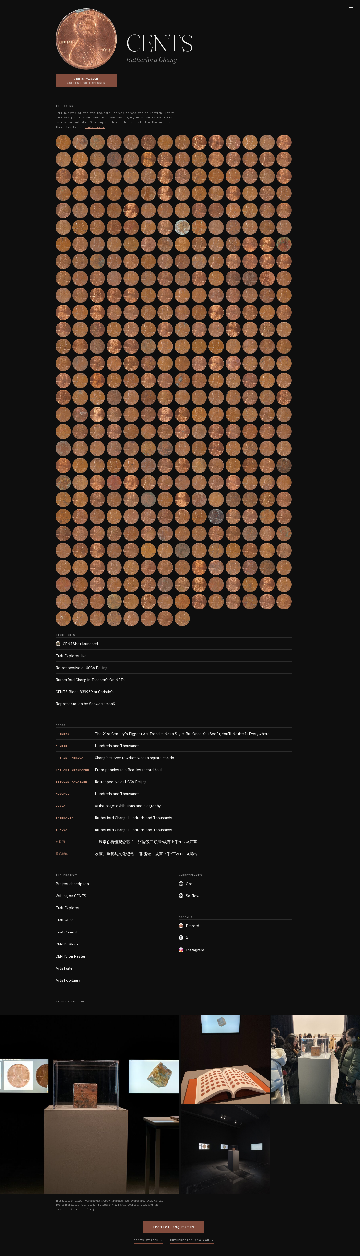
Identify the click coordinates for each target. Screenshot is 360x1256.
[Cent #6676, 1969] (80, 465)
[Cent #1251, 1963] (199, 193)
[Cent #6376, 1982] (114, 448)
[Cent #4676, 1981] (148, 363)
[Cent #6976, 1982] (284, 465)
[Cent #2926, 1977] (148, 278)
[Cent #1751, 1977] (63, 227)
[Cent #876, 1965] (182, 176)
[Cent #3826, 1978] (284, 312)
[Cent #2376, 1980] (250, 244)
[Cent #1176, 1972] (148, 193)
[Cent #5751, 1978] (165, 414)
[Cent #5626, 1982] (80, 414)
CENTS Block (67, 944)
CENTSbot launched (80, 643)
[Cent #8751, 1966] (63, 567)
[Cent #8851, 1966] (131, 567)
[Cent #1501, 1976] (131, 210)
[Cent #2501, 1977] (97, 261)
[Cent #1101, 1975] (97, 193)
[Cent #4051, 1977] (199, 329)
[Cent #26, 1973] (80, 142)
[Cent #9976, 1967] (182, 618)
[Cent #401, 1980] (97, 159)
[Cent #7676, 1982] (284, 499)
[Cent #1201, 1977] (165, 193)
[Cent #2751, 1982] (267, 261)
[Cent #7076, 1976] (114, 482)
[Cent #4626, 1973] (114, 363)
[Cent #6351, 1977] (97, 448)
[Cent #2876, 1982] (114, 278)
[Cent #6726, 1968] (114, 465)
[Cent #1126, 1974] (114, 193)
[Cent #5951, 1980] (63, 431)
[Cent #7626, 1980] (250, 499)
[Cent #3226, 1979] (114, 295)
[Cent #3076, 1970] (250, 278)
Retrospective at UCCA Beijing (82, 667)
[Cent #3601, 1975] (131, 312)
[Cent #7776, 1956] (114, 516)
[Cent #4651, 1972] (131, 363)
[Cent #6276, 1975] (284, 431)
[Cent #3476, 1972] (284, 295)
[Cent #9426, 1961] (284, 584)
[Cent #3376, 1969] (216, 295)
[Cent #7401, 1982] (97, 499)
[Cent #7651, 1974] (267, 499)
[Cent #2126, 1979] (80, 244)
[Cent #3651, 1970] (165, 312)
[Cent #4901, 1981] (63, 380)
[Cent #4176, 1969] (284, 329)
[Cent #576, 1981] (216, 159)
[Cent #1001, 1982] (267, 176)
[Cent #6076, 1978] (148, 431)
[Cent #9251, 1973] (165, 584)
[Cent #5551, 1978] (267, 397)
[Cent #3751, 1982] (233, 312)
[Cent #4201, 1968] (63, 346)
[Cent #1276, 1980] (216, 193)
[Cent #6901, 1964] (233, 465)
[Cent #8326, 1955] (250, 533)
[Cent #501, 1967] (165, 159)
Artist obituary (68, 980)
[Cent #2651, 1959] (199, 261)
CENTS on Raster (70, 956)
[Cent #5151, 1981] (233, 380)
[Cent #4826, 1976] (250, 363)
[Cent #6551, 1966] (233, 448)
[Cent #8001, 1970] (267, 516)
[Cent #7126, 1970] (148, 482)
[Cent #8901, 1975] (165, 567)
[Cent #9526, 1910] (114, 601)
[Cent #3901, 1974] (97, 329)
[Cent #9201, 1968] (131, 584)
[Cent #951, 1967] (233, 176)
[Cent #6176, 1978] (216, 431)
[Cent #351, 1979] (63, 159)
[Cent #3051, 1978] (233, 278)
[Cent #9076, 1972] (284, 567)
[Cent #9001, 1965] (233, 567)
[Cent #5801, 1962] (199, 414)
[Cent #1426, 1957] (80, 210)
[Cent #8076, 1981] (80, 533)
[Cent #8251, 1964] (199, 533)
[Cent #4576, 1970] (80, 363)
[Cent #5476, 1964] (216, 397)
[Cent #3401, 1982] (233, 295)
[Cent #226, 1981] (216, 142)
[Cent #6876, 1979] (216, 465)
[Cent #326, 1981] (284, 142)
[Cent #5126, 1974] (216, 380)
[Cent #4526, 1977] (284, 346)
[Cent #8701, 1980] (267, 550)
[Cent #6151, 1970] (199, 431)
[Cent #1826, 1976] (114, 227)
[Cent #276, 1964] (250, 142)
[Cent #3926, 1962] (114, 329)
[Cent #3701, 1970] (199, 312)
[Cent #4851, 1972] (267, 363)
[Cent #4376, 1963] (182, 346)
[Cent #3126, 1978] (284, 278)
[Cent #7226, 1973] (216, 482)
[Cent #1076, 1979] (80, 193)
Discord (192, 925)
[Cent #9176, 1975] (114, 584)
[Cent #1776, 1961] (80, 227)
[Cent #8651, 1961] (233, 550)
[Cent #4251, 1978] (97, 346)
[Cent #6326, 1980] (80, 448)
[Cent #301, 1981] (267, 142)
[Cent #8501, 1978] (131, 550)
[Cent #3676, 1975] (182, 312)
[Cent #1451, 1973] (97, 210)
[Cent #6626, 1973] (284, 448)
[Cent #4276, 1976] (114, 346)
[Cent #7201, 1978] (199, 482)
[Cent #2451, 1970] (63, 261)
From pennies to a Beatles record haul (109, 769)
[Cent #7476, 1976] (148, 499)
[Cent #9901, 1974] (131, 618)
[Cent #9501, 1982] (97, 601)
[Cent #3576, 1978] (114, 312)
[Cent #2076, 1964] (284, 227)
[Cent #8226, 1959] (182, 533)
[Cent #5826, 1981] (216, 414)
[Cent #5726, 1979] (148, 414)
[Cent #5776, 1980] (182, 414)
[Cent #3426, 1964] (250, 295)
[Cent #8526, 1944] (148, 550)
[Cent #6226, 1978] (250, 431)
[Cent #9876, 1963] (114, 618)
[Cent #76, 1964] (114, 142)
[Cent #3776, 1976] (250, 312)
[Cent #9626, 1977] (182, 601)
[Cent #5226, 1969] (284, 380)
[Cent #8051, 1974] (63, 533)
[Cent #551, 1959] (199, 159)
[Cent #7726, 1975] (80, 516)
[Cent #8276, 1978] (216, 533)
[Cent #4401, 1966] (199, 346)
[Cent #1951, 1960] (199, 227)
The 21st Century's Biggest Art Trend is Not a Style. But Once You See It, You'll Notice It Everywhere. (163, 733)
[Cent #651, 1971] (267, 159)
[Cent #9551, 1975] (131, 601)
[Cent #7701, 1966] (63, 516)
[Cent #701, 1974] (63, 176)
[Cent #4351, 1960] (165, 346)
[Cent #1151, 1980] (131, 193)
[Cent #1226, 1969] (182, 193)
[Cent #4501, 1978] (267, 346)
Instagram (195, 949)
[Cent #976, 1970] (250, 176)
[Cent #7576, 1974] (216, 499)
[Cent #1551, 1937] (165, 210)
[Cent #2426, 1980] (284, 244)
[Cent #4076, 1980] (216, 329)
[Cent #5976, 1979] (80, 431)
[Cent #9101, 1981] (63, 584)
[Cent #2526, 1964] (114, 261)
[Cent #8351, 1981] (267, 533)
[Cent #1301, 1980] (233, 193)
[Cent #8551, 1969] (165, 550)
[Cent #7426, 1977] (114, 499)
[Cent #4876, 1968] (284, 363)
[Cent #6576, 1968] (250, 448)
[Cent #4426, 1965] (216, 346)
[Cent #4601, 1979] (97, 363)
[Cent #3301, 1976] (165, 295)
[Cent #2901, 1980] (131, 278)
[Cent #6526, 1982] (216, 448)
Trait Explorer (68, 907)
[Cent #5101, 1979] (199, 380)
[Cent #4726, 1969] (182, 363)
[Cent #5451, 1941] (199, 397)
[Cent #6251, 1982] (267, 431)
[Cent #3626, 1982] (148, 312)
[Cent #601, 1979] (233, 159)
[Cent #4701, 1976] (165, 363)
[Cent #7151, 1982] (165, 482)
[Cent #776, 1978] (114, 176)
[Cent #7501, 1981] (165, 499)
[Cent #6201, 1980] (233, 431)
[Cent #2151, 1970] (97, 244)
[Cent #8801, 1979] (97, 567)
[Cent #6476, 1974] (182, 448)
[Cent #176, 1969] (182, 142)
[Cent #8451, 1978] (97, 550)
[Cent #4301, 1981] (131, 346)
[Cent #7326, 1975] (284, 482)
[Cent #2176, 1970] (114, 244)
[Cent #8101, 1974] (97, 533)
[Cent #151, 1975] (165, 142)
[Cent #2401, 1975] (267, 244)
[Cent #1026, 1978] (284, 176)
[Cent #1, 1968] (63, 142)
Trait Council (66, 932)
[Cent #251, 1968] (233, 142)
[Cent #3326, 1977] (182, 295)
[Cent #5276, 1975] (80, 397)
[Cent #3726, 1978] (216, 312)
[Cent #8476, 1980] (114, 550)
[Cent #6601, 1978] (267, 448)
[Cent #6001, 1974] (97, 431)
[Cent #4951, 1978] (97, 380)
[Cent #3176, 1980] (80, 295)
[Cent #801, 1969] (131, 176)
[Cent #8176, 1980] (148, 533)
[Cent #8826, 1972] (114, 567)
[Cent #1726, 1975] (284, 210)
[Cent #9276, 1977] (182, 584)
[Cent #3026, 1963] (216, 278)
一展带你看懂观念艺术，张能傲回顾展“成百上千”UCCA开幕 (126, 841)
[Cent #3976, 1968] (148, 329)
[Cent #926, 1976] (216, 176)
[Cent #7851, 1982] (165, 516)
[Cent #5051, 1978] (165, 380)
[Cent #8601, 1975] (199, 550)
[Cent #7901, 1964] (199, 516)
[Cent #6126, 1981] (182, 431)
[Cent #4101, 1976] (233, 329)
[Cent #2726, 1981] (250, 261)
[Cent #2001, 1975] (233, 227)
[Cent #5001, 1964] (131, 380)
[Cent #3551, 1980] (97, 312)
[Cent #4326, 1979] (148, 346)
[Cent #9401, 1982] (267, 584)
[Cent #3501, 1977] (63, 312)
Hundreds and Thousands (97, 745)
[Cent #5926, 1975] (284, 414)
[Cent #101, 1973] (131, 142)
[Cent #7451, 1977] (131, 499)
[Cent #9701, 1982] (233, 601)
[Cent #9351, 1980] (233, 584)
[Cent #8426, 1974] (80, 550)
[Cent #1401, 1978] (63, 210)
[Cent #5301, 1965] (97, 397)
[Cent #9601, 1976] (165, 601)
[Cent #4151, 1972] (267, 329)
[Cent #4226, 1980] (80, 346)
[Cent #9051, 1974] (267, 567)
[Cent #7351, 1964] (63, 499)
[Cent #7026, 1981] (80, 482)
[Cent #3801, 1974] (267, 312)
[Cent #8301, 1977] (233, 533)
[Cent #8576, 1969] (182, 550)
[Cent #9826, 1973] (80, 618)
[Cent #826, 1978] (148, 176)
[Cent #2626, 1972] (182, 261)
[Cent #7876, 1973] (182, 516)
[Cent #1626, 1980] (216, 210)
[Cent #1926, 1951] (182, 227)
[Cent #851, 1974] (165, 176)
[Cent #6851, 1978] (199, 465)
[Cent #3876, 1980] (80, 329)
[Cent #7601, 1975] (233, 499)
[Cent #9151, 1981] (97, 584)
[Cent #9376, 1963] (250, 584)
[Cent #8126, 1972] (114, 533)
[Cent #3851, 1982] (63, 329)
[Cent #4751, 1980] (199, 363)
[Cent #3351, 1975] (199, 295)
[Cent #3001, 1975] (199, 278)
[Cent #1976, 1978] (216, 227)
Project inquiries (173, 1227)
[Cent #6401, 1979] (131, 448)
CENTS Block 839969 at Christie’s (85, 691)
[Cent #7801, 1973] (131, 516)
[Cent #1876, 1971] (148, 227)
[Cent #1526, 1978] (148, 210)
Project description (72, 883)
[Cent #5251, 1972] (63, 397)
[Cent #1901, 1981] (165, 227)
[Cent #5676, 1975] (114, 414)
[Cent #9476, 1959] (80, 601)
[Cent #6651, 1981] (63, 465)
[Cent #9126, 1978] (80, 584)
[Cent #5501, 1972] (233, 397)
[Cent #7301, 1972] (267, 482)
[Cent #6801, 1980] (165, 465)
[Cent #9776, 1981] (284, 601)
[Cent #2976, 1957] (182, 278)
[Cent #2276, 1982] (182, 244)
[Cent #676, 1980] (284, 159)
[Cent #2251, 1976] (165, 244)
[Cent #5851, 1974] (233, 414)
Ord (189, 883)
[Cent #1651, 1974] (233, 210)
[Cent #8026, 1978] (284, 516)
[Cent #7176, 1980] (182, 482)
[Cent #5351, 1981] (131, 397)
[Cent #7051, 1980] (97, 482)
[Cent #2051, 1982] (267, 227)
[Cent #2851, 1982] (97, 278)
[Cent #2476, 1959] (80, 261)
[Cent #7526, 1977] (182, 499)
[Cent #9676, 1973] (216, 601)
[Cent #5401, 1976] (165, 397)
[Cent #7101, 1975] (131, 482)
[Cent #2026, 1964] (250, 227)
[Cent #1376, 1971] (284, 193)
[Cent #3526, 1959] (80, 312)
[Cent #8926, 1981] (182, 567)
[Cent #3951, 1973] (131, 329)
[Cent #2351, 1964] (233, 244)
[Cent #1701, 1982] (267, 210)
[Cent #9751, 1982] (267, 601)
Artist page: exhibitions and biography (108, 805)
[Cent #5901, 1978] (267, 414)
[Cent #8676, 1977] (250, 550)
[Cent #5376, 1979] (148, 397)
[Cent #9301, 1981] (199, 584)
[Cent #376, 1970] (80, 159)
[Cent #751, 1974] (97, 176)
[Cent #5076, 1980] (182, 380)
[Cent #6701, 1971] (97, 465)
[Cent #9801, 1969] (63, 618)
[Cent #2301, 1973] (199, 244)
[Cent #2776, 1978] (284, 261)
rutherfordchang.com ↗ (192, 1240)
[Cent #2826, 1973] (80, 278)
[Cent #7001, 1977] (63, 482)
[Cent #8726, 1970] (284, 550)
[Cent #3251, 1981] (131, 295)
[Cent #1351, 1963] (267, 193)
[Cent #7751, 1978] (97, 516)
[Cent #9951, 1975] (165, 618)
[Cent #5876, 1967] (250, 414)
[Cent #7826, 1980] (148, 516)
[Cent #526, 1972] (182, 159)
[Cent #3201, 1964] (97, 295)
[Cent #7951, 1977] (233, 516)
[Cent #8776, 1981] (80, 567)
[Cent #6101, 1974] (165, 431)
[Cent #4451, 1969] (233, 346)
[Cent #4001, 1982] (165, 329)
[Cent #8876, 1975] (148, 567)
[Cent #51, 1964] (97, 142)
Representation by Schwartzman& (86, 703)
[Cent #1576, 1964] (182, 210)
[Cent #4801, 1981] (233, 363)
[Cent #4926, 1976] (80, 380)
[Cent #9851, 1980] (97, 618)
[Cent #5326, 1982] (114, 397)
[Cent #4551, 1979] (63, 363)
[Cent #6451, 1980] (165, 448)
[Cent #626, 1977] (250, 159)
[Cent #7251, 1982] (233, 482)
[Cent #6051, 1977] (131, 431)
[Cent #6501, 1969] (199, 448)
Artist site (64, 968)
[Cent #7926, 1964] (216, 516)
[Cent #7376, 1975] (80, 499)
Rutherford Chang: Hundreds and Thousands (114, 817)
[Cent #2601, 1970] (165, 261)
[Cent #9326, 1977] (216, 584)
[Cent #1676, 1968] (250, 210)
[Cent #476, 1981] (148, 159)
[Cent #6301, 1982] (63, 448)
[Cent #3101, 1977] (267, 278)
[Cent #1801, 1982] (97, 227)
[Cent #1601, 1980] (199, 210)
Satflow (192, 895)
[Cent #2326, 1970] (216, 244)
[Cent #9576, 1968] (148, 601)
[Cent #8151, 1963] (131, 533)
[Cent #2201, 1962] (131, 244)
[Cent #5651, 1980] (97, 414)
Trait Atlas (64, 919)
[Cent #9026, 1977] (250, 567)
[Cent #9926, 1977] (148, 618)
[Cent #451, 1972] (131, 159)
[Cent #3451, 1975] (267, 295)
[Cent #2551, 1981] (131, 261)
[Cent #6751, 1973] (131, 465)
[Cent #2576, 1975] (148, 261)
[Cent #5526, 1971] (250, 397)
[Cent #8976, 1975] (216, 567)
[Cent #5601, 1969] (63, 414)
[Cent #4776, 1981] (216, 363)
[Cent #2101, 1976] (63, 244)
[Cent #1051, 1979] (63, 193)
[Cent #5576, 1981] (284, 397)
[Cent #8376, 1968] (284, 533)
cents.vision (86, 81)
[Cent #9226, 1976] (148, 584)
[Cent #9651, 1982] (199, 601)
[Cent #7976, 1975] (250, 516)
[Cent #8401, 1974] (63, 550)
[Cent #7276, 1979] (250, 482)
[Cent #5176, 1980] (250, 380)
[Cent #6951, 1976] (267, 465)
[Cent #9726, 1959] (250, 601)
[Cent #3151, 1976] (63, 295)
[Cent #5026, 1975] (148, 380)
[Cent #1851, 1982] (131, 227)
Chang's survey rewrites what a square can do (115, 757)
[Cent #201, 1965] (199, 142)
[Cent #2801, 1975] (63, 278)
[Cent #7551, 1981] (199, 499)
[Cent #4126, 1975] (250, 329)
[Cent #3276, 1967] (148, 295)
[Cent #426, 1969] (114, 159)
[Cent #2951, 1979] (165, 278)
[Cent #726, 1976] (80, 176)
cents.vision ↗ (148, 1240)
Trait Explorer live (71, 655)
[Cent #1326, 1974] (250, 193)
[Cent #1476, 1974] (114, 210)
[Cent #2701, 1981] (233, 261)
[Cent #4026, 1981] (182, 329)
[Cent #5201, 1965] (267, 380)
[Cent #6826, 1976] (182, 465)
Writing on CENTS (71, 895)
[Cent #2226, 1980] (148, 244)
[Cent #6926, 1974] (250, 465)
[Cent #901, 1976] (199, 176)
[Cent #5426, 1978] (182, 397)
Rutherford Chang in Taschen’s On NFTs (90, 679)
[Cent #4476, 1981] (250, 346)
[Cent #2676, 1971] (216, 261)
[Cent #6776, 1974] (148, 465)
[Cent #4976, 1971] (114, 380)
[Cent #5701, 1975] (131, 414)
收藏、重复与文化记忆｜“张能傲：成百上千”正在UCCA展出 (126, 853)
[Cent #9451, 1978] (63, 601)
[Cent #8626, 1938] (216, 550)
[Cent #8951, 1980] (199, 567)
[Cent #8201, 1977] (165, 533)
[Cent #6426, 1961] (148, 448)
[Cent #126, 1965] (148, 142)
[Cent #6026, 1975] (114, 431)
